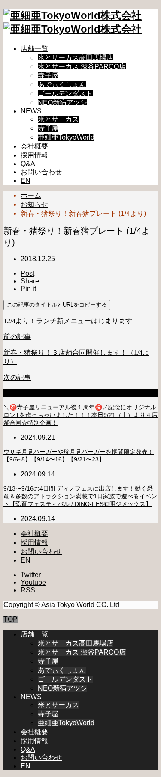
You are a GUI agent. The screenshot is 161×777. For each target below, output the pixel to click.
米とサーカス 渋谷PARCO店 (82, 66)
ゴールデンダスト (65, 93)
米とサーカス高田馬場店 (75, 57)
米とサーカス (58, 119)
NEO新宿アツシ (62, 102)
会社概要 (34, 146)
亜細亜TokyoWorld (66, 137)
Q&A (28, 163)
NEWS (31, 111)
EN (25, 180)
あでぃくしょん (62, 84)
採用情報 (34, 155)
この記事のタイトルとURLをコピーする (57, 304)
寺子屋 (48, 75)
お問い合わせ (41, 172)
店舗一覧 (34, 48)
